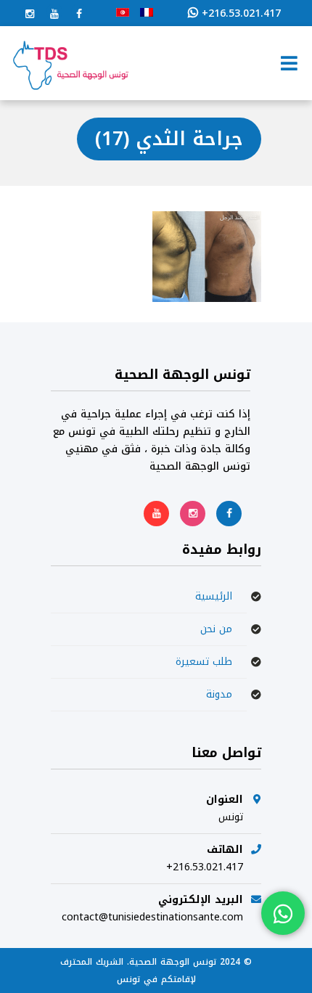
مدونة (219, 694)
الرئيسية (213, 596)
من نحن (216, 629)
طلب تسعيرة (204, 661)
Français (146, 12)
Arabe (122, 12)
